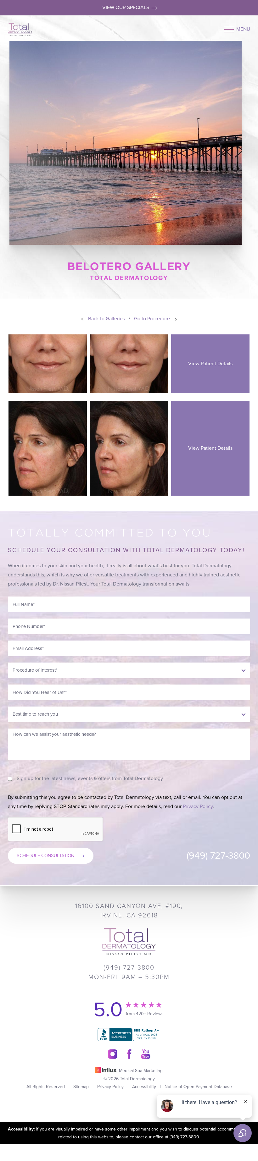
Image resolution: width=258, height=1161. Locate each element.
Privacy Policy (198, 806)
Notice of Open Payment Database (198, 1086)
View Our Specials (126, 7)
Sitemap (81, 1086)
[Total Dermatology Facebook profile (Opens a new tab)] (129, 1054)
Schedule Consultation (45, 855)
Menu (243, 29)
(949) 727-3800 (218, 855)
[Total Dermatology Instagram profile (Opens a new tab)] (112, 1054)
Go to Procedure (152, 319)
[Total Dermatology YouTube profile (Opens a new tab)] (145, 1054)
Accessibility (144, 1086)
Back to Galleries (106, 319)
